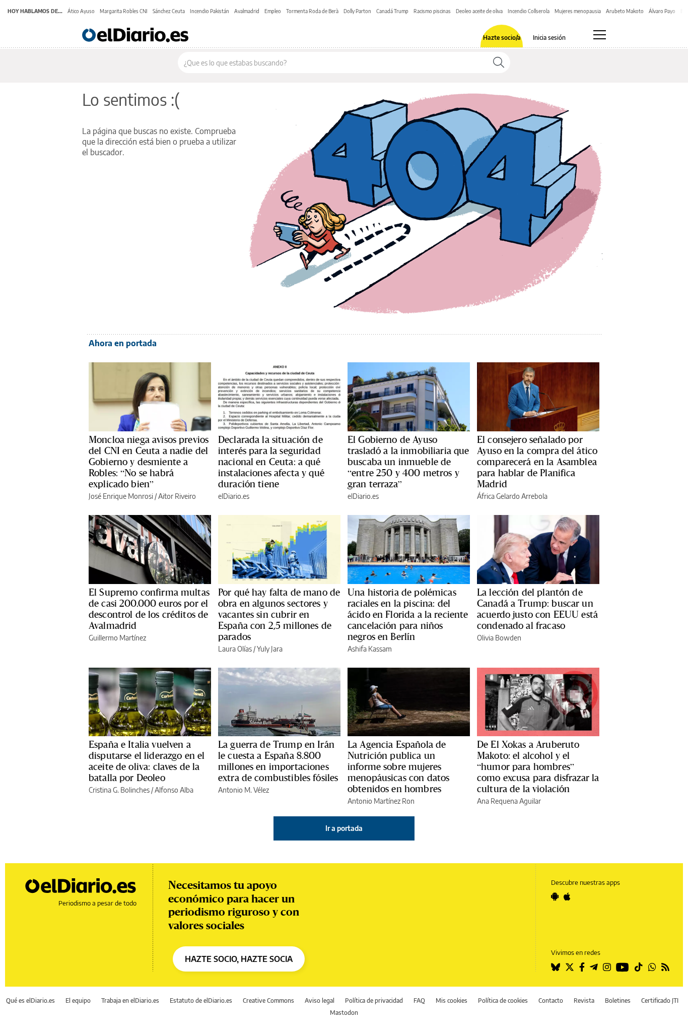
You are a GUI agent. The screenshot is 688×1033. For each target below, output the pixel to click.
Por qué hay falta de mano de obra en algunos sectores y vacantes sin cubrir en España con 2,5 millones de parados (279, 614)
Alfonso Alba (174, 790)
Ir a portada (344, 828)
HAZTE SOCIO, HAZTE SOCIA (239, 959)
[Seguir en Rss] (665, 967)
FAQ (419, 1000)
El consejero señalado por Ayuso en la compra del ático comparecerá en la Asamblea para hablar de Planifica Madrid (537, 461)
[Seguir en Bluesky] (555, 967)
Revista (584, 1000)
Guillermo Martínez (117, 637)
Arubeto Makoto (625, 11)
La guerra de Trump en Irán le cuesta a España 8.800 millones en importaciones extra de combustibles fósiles (278, 761)
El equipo (78, 1000)
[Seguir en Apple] (567, 896)
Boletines (618, 1000)
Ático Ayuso (81, 11)
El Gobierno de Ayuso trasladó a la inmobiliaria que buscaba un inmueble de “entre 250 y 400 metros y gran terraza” (408, 461)
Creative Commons (268, 1000)
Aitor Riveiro (177, 496)
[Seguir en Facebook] (582, 967)
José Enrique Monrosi (121, 496)
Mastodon (344, 1012)
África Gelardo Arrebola (512, 496)
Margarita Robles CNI (124, 11)
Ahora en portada (123, 343)
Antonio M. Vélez (243, 790)
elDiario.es (233, 496)
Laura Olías (235, 648)
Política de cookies (503, 1000)
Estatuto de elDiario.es (201, 1000)
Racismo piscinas (432, 11)
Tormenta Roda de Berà (312, 11)
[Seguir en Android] (555, 896)
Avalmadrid (246, 11)
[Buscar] (498, 62)
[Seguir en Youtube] (622, 967)
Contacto (550, 1000)
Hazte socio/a (502, 38)
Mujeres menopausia (578, 11)
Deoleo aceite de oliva (479, 11)
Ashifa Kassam (370, 648)
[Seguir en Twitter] (569, 967)
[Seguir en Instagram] (607, 967)
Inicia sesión (549, 38)
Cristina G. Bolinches (119, 790)
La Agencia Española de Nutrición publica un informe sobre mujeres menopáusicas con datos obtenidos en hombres (398, 766)
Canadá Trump (392, 11)
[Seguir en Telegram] (594, 967)
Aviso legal (319, 1000)
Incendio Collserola (528, 11)
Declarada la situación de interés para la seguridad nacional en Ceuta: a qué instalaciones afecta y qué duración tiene (271, 461)
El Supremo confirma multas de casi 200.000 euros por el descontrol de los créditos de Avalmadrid (149, 608)
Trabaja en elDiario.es (130, 1000)
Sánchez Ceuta (169, 11)
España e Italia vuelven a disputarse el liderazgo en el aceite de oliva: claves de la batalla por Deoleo (146, 761)
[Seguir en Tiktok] (638, 967)
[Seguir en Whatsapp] (652, 967)
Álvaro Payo (662, 11)
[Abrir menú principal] (599, 34)
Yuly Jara (270, 648)
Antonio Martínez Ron (381, 801)
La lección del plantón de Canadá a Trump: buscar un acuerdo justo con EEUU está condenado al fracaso (537, 608)
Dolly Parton (357, 11)
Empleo (272, 11)
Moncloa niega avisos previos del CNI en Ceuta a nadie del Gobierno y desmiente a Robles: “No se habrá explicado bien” (149, 461)
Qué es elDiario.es (30, 1000)
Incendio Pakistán (209, 11)
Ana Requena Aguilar (509, 801)
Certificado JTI (659, 1000)
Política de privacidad (374, 1000)
